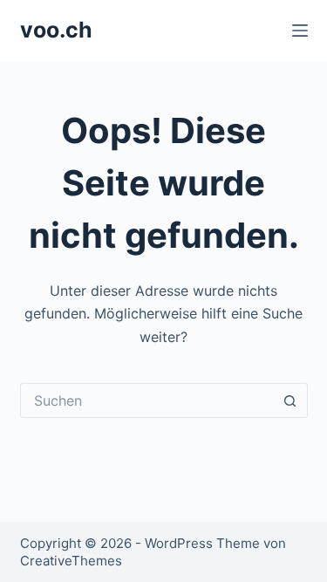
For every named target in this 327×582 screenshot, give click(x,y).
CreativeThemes (71, 560)
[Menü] (300, 30)
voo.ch (56, 30)
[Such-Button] (290, 400)
